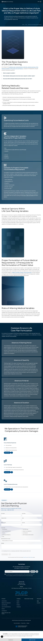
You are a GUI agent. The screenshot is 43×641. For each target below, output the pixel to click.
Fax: (27, 584)
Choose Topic (3, 527)
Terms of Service (30, 557)
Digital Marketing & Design (22, 626)
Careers (18, 600)
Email (23, 518)
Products (3, 598)
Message (2, 543)
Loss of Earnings (25, 529)
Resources (39, 598)
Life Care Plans (4, 529)
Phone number (3, 522)
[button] (2, 637)
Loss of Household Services (6, 531)
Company (19, 598)
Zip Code (23, 522)
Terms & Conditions (17, 623)
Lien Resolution (25, 532)
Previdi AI (3, 532)
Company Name (3, 518)
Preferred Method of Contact (5, 538)
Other (3, 536)
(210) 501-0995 (29, 635)
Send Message (5, 554)
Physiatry (18, 604)
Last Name (23, 513)
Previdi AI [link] (3, 608)
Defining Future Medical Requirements (34, 24)
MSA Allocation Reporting (6, 534)
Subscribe (33, 571)
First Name (3, 513)
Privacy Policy (25, 557)
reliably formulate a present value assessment (22, 272)
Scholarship (19, 606)
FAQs (38, 600)
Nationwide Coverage (28, 598)
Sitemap (28, 623)
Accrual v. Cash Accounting (27, 195)
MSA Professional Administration (28, 534)
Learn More (7, 452)
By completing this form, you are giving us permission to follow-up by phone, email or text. (16, 550)
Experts (18, 602)
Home (23, 24)
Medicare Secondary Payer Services (6, 613)
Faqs (26, 24)
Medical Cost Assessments (27, 531)
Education (38, 602)
